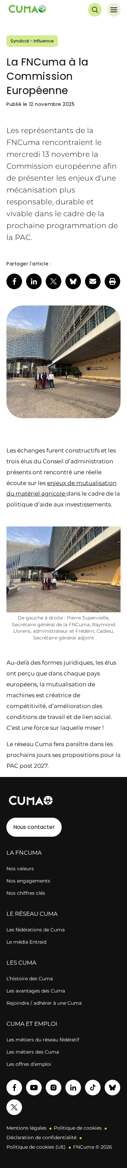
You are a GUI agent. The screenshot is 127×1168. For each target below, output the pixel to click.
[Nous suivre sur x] (14, 1107)
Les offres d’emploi (28, 1064)
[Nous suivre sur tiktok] (93, 1087)
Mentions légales (26, 1128)
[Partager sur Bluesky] (73, 281)
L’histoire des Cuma (29, 979)
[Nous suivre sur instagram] (53, 1087)
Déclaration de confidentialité (41, 1137)
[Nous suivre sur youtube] (34, 1087)
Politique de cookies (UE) (36, 1147)
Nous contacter (34, 827)
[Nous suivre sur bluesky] (112, 1087)
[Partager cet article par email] (93, 281)
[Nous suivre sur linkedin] (73, 1087)
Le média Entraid (26, 942)
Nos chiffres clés (25, 893)
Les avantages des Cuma (35, 991)
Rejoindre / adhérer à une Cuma (44, 1003)
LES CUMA (21, 962)
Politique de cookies (78, 1128)
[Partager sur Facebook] (14, 281)
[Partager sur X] (53, 281)
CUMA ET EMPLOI (31, 1023)
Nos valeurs (20, 869)
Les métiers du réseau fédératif (42, 1040)
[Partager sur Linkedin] (34, 281)
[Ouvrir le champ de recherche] (95, 10)
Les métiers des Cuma (32, 1052)
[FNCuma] (27, 10)
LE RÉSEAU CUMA (32, 913)
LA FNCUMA (24, 852)
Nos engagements (28, 881)
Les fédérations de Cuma (35, 930)
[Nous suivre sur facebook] (14, 1087)
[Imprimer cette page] (112, 281)
